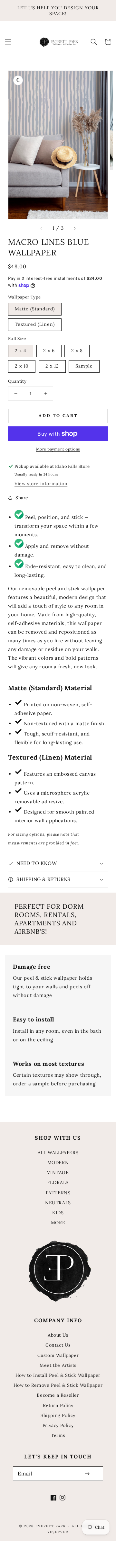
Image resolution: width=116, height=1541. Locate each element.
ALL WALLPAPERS (58, 1152)
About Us (58, 1335)
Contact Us (58, 1345)
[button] (8, 42)
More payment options (58, 449)
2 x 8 (77, 350)
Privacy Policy (58, 1425)
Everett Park (50, 1526)
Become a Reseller (58, 1395)
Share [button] (21, 498)
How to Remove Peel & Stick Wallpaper (58, 1385)
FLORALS (58, 1182)
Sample (84, 366)
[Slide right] (74, 228)
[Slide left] (41, 228)
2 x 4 (20, 350)
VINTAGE (58, 1172)
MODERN (58, 1162)
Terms (58, 1435)
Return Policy (58, 1405)
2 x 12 (52, 366)
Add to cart (58, 415)
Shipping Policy (58, 1415)
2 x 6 (49, 350)
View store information (41, 483)
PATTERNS (58, 1193)
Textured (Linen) (35, 324)
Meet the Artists (58, 1365)
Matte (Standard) (35, 309)
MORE (58, 1222)
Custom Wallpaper (58, 1355)
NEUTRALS (58, 1203)
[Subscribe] (87, 1473)
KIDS (57, 1213)
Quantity (17, 381)
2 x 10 (22, 366)
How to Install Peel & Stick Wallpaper (58, 1375)
